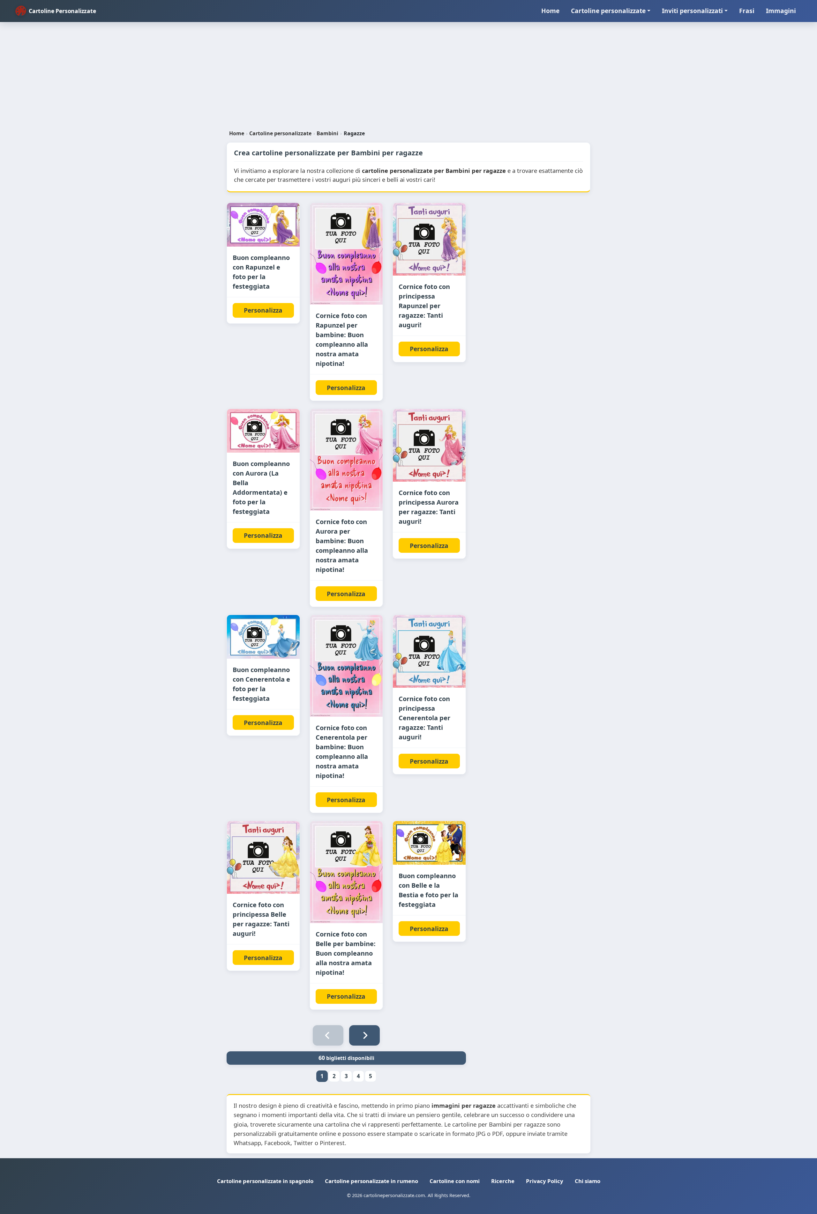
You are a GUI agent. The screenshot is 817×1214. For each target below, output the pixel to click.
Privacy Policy (544, 1181)
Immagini (781, 10)
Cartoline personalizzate (608, 10)
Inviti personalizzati (692, 10)
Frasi (746, 10)
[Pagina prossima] (364, 1035)
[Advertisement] (408, 78)
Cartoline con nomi (455, 1181)
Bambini (327, 133)
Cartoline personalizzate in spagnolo (265, 1181)
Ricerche (502, 1181)
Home (550, 10)
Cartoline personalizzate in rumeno (371, 1181)
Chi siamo (587, 1181)
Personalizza (263, 310)
